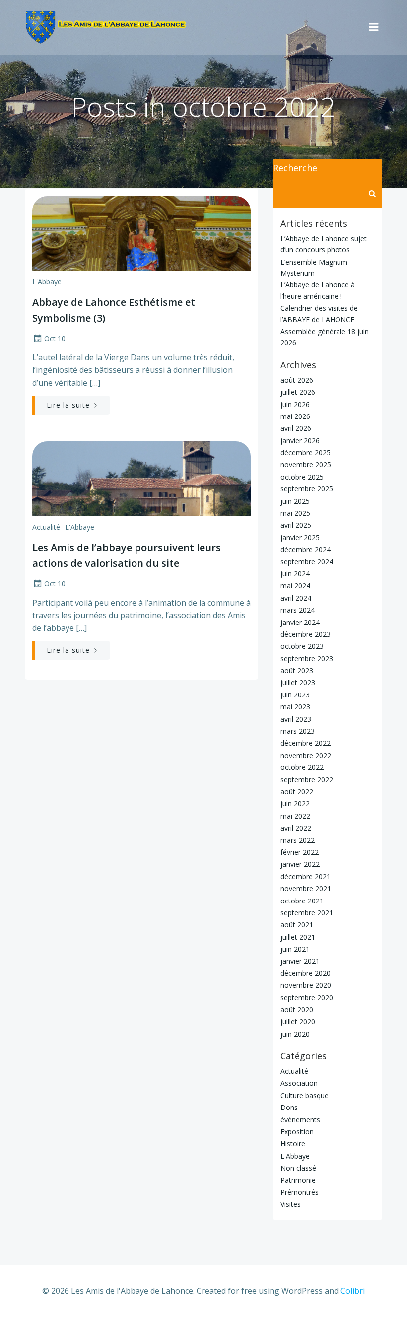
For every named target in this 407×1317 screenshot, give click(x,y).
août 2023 (296, 670)
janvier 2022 (300, 864)
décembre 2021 (305, 876)
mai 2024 (295, 585)
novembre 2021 (305, 888)
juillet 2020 (297, 1021)
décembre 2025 (305, 452)
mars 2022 (297, 840)
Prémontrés (299, 1192)
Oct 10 (55, 338)
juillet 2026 (297, 392)
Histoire (292, 1143)
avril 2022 (295, 827)
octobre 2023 (302, 646)
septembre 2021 (306, 912)
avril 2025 (295, 525)
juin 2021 (295, 949)
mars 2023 (297, 731)
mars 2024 (297, 610)
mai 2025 (295, 513)
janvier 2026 (300, 440)
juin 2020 (295, 1034)
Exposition (297, 1131)
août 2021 (296, 924)
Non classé (298, 1168)
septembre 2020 (306, 997)
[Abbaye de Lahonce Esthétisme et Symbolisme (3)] (141, 232)
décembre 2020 (305, 973)
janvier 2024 (300, 622)
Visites (290, 1204)
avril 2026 (295, 428)
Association (299, 1083)
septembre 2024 (306, 561)
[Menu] (373, 27)
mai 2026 (295, 416)
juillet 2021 (297, 937)
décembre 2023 (305, 634)
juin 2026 (295, 404)
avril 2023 (295, 719)
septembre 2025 (306, 488)
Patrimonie (298, 1180)
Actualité (46, 527)
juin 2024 (295, 573)
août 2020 (296, 1009)
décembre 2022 (305, 743)
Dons (289, 1107)
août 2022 (296, 791)
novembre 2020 (305, 985)
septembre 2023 (306, 658)
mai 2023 (295, 706)
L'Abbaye (47, 281)
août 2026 (296, 380)
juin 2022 (295, 803)
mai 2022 (295, 816)
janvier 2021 (300, 961)
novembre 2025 (305, 464)
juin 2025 (295, 501)
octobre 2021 (302, 900)
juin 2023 (295, 694)
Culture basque (304, 1095)
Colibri (352, 1290)
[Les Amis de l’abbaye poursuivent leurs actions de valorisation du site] (141, 477)
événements (300, 1119)
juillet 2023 (297, 682)
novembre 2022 (305, 755)
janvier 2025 (300, 537)
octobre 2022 (302, 767)
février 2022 (299, 852)
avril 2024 (295, 598)
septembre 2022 (306, 779)
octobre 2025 (302, 477)
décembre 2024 (305, 549)
